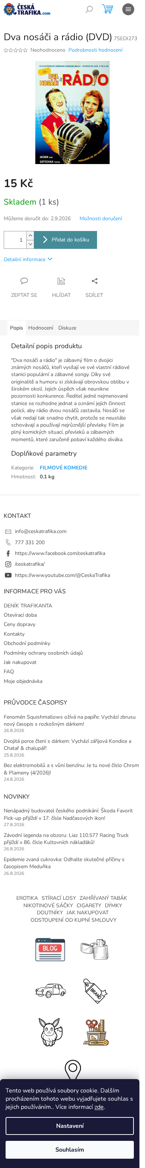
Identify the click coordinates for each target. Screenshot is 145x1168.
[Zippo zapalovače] (94, 949)
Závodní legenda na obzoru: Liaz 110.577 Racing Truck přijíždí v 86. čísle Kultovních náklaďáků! (66, 839)
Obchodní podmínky (27, 643)
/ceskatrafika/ (30, 564)
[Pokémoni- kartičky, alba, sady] (50, 1030)
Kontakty (14, 634)
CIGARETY (89, 905)
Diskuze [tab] (67, 327)
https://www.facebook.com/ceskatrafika (60, 553)
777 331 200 (30, 542)
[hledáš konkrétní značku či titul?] (94, 990)
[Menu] (128, 9)
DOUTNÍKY (50, 912)
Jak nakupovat (20, 662)
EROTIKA (27, 898)
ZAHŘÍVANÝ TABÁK (103, 898)
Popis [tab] (16, 327)
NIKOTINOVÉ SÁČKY (48, 905)
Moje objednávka (23, 681)
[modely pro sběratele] (50, 990)
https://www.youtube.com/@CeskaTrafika (62, 575)
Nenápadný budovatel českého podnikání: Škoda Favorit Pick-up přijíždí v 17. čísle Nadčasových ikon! (68, 814)
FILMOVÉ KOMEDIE (63, 467)
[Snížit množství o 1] (30, 244)
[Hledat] (89, 9)
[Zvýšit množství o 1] (30, 235)
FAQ (9, 671)
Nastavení (70, 1126)
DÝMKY (113, 905)
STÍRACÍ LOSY (59, 898)
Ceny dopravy (19, 624)
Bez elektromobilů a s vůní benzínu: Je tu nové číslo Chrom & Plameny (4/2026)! (71, 769)
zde (99, 1107)
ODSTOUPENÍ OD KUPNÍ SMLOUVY (73, 920)
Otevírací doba (20, 615)
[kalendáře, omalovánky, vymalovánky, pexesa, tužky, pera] (94, 1030)
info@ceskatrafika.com (41, 531)
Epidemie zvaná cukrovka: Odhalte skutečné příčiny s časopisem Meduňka (64, 863)
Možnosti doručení (101, 218)
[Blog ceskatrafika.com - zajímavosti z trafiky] (50, 949)
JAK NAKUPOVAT (88, 912)
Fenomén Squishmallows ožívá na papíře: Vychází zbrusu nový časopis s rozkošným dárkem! (70, 720)
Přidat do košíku (70, 239)
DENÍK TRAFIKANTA (28, 605)
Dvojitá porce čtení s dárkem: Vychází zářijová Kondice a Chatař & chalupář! (67, 745)
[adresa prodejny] (72, 1071)
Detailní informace (24, 259)
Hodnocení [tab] (40, 327)
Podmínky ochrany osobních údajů (43, 653)
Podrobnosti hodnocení (95, 50)
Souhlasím (69, 1150)
